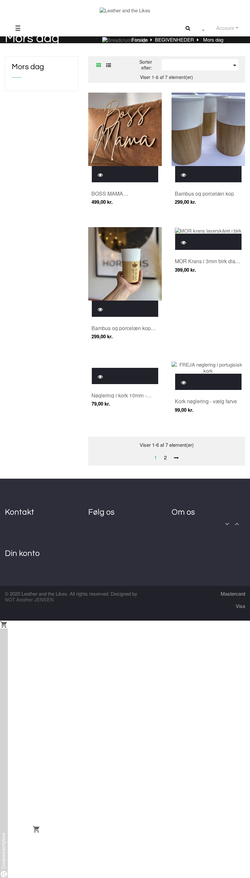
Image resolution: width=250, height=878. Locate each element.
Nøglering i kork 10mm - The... (118, 395)
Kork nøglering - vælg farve (206, 401)
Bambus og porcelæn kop (204, 194)
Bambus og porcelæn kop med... (121, 328)
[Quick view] (100, 174)
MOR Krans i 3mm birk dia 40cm (205, 261)
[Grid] (99, 65)
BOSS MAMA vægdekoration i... (111, 194)
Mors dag (28, 67)
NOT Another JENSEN (29, 599)
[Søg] (188, 27)
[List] (108, 65)
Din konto (22, 553)
